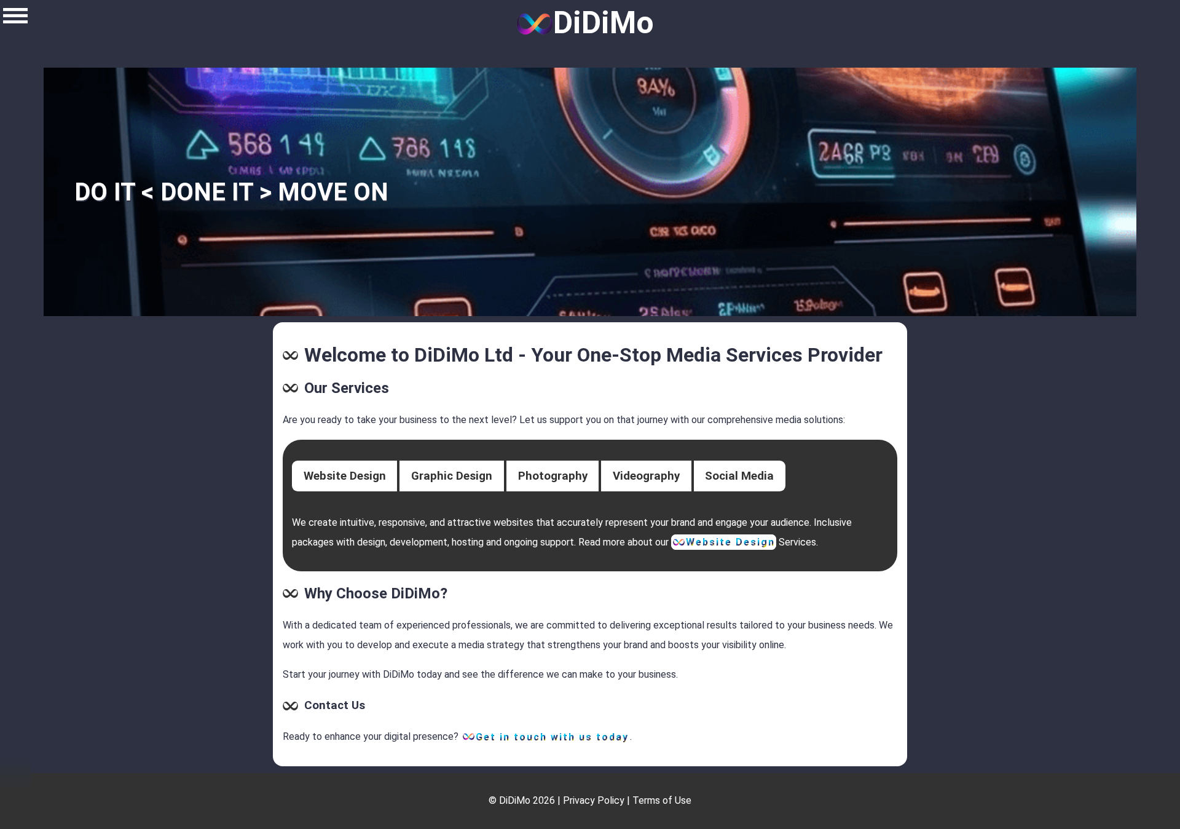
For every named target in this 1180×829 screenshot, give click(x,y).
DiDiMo (603, 23)
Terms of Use (661, 800)
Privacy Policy (593, 800)
